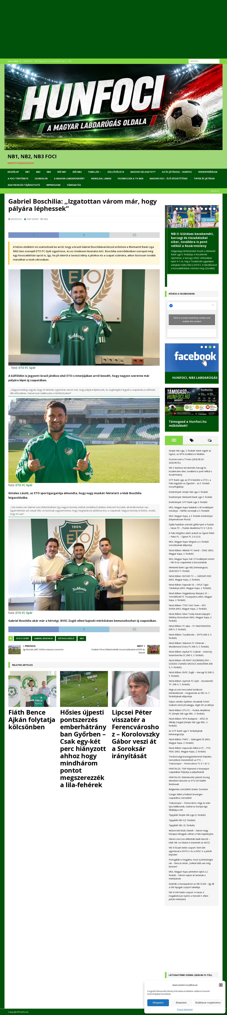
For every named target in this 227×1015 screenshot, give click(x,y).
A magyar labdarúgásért (69, 178)
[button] (220, 985)
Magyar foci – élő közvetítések (168, 178)
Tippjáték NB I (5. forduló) (182, 812)
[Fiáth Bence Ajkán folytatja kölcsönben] (32, 689)
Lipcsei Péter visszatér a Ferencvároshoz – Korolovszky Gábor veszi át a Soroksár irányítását (136, 734)
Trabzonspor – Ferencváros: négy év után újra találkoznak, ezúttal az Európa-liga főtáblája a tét (189, 794)
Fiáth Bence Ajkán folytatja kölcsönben (31, 719)
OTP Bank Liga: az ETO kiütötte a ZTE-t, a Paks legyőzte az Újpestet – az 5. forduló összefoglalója (190, 471)
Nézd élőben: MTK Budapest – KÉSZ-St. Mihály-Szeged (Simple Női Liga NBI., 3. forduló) (188, 709)
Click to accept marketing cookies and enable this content (191, 307)
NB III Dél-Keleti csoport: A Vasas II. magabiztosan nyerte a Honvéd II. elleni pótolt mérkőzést (188, 883)
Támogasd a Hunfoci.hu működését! (188, 411)
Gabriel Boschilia (43, 638)
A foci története (18, 178)
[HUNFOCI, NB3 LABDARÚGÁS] (192, 345)
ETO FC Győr (27, 368)
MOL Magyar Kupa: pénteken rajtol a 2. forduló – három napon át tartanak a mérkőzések (188, 862)
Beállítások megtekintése (208, 1002)
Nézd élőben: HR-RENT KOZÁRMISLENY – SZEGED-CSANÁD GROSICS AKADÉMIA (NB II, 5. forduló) (191, 651)
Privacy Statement (185, 1009)
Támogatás (74, 184)
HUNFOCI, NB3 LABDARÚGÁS (191, 365)
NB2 (38, 171)
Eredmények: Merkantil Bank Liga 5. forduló (190, 484)
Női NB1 (61, 171)
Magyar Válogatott (143, 171)
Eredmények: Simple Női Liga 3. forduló (188, 479)
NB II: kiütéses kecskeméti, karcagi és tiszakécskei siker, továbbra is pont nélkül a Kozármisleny (190, 240)
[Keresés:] (204, 60)
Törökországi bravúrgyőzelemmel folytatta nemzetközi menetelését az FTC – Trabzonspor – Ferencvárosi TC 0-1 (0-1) (190, 747)
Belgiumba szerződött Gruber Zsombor (188, 776)
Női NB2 (77, 171)
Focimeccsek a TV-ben (130, 178)
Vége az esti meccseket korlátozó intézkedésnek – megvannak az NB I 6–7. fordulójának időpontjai (189, 680)
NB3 (49, 171)
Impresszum (53, 184)
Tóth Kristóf (32, 219)
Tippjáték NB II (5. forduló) (182, 807)
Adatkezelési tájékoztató (24, 184)
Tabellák (93, 171)
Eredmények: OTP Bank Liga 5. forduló (188, 489)
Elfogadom (158, 1002)
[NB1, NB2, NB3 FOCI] (113, 148)
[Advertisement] (97, 33)
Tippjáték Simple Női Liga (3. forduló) (187, 802)
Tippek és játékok (204, 178)
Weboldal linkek (101, 178)
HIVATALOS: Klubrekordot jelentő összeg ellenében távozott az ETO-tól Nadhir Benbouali (189, 768)
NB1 (27, 171)
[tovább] (208, 268)
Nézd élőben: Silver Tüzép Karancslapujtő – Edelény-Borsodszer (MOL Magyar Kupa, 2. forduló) (190, 605)
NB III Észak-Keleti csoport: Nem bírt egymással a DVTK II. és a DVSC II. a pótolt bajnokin (190, 838)
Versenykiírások (207, 171)
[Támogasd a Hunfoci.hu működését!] (192, 389)
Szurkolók (41, 178)
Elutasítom (181, 1002)
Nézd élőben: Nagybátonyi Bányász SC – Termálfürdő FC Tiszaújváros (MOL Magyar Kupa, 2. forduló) (190, 584)
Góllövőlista (115, 171)
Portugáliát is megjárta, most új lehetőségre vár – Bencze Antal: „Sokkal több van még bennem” (191, 850)
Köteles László (66, 638)
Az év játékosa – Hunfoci (177, 171)
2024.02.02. (16, 219)
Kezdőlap (13, 171)
